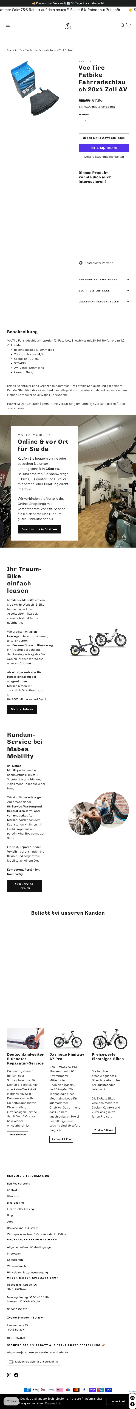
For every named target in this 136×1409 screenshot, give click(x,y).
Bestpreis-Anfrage (94, 290)
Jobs (10, 1221)
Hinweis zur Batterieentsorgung (27, 1272)
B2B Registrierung (18, 1183)
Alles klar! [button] (118, 1401)
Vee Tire (85, 60)
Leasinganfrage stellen (99, 301)
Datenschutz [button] (53, 1403)
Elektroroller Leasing (20, 1209)
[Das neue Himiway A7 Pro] (67, 1038)
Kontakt (12, 1190)
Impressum (14, 1253)
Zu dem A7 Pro (61, 1139)
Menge (84, 114)
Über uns (13, 1196)
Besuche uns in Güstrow (39, 529)
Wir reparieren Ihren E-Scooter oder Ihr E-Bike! (37, 1234)
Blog (10, 1215)
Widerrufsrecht (17, 1266)
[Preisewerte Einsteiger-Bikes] (110, 1038)
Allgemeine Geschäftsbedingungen (29, 1247)
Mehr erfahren (22, 709)
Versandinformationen (98, 279)
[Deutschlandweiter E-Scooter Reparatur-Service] (25, 1038)
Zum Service (18, 1134)
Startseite (12, 50)
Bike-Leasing (15, 1202)
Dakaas (132, 1391)
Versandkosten (106, 106)
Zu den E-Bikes (103, 1130)
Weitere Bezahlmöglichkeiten (103, 156)
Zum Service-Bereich (24, 886)
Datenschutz (15, 1259)
